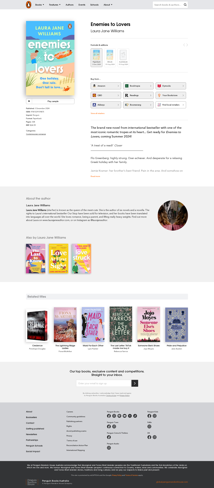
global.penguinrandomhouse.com (172, 481)
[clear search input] (185, 5)
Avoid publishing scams (76, 431)
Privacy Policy (125, 395)
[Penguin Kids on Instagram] (154, 416)
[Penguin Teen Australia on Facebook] (109, 426)
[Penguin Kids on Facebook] (149, 416)
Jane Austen (176, 348)
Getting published (35, 428)
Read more (95, 176)
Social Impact (33, 451)
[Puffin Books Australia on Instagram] (149, 426)
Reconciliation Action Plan (77, 445)
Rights (69, 426)
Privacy (69, 435)
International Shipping (76, 450)
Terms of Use (111, 395)
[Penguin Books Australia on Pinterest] (119, 416)
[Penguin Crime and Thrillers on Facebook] (109, 437)
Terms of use (72, 440)
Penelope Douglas (37, 348)
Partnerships (32, 440)
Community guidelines (76, 416)
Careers (70, 411)
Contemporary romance (36, 134)
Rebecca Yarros (121, 351)
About (29, 411)
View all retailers (98, 113)
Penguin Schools (34, 445)
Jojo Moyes (149, 348)
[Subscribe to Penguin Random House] (134, 383)
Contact (30, 423)
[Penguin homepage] (28, 4)
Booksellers (31, 417)
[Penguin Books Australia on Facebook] (109, 416)
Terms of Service (131, 475)
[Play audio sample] (29, 101)
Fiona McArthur (65, 351)
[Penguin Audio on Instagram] (109, 448)
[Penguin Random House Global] (34, 481)
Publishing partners (74, 421)
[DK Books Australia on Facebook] (149, 437)
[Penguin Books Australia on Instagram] (114, 416)
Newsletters (31, 434)
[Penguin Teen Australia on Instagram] (114, 426)
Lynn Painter (93, 348)
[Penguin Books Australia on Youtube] (125, 416)
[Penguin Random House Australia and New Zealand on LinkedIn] (130, 416)
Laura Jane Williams (107, 31)
